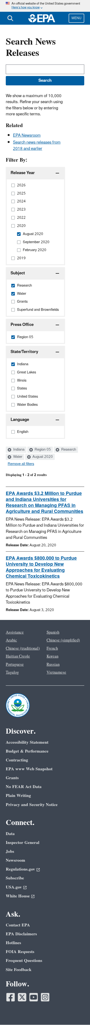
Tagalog (12, 672)
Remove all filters (21, 464)
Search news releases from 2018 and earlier (36, 145)
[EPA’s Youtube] (33, 997)
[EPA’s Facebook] (10, 997)
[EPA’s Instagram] (45, 997)
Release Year (23, 173)
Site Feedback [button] (18, 969)
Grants (12, 777)
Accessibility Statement (27, 742)
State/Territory (24, 352)
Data (10, 833)
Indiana (18, 450)
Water (17, 457)
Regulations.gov (20, 869)
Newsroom (15, 860)
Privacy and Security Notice (32, 804)
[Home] (41, 18)
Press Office (22, 324)
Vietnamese (56, 672)
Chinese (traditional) (23, 648)
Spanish (53, 632)
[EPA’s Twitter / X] (22, 997)
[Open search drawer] (10, 18)
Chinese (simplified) (63, 640)
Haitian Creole (18, 656)
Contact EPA (18, 925)
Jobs (10, 851)
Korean (52, 656)
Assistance (15, 632)
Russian (53, 664)
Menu (76, 18)
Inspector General (22, 842)
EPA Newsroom (27, 135)
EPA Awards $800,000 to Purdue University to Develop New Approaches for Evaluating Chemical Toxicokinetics (41, 567)
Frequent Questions (24, 960)
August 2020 (42, 457)
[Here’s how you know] (45, 6)
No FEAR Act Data (24, 786)
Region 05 (42, 450)
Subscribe (15, 878)
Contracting (17, 760)
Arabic (11, 640)
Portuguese (15, 664)
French (52, 648)
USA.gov (14, 887)
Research (68, 450)
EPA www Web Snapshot (29, 769)
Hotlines (13, 942)
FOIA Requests (20, 951)
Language (20, 419)
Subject (18, 273)
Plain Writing (18, 795)
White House (18, 896)
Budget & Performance (27, 751)
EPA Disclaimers (21, 934)
